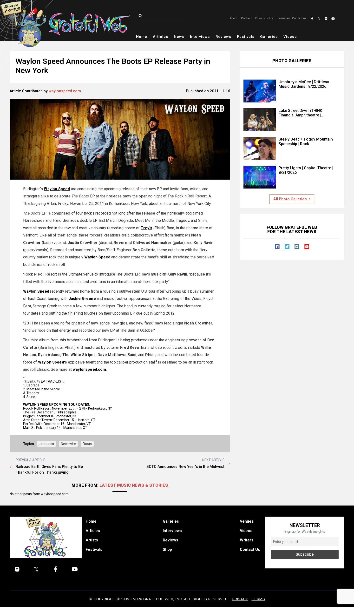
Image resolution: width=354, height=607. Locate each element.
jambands (46, 444)
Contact (246, 18)
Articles (160, 36)
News (179, 36)
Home (141, 36)
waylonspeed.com (65, 91)
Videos (290, 36)
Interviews (200, 36)
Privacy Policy (264, 18)
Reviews (223, 36)
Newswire (68, 444)
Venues (247, 521)
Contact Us (250, 549)
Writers (246, 540)
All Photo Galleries (290, 199)
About (233, 18)
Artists (92, 540)
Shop (167, 549)
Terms (258, 599)
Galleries (269, 36)
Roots (87, 444)
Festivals (245, 36)
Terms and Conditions (292, 18)
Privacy (240, 599)
